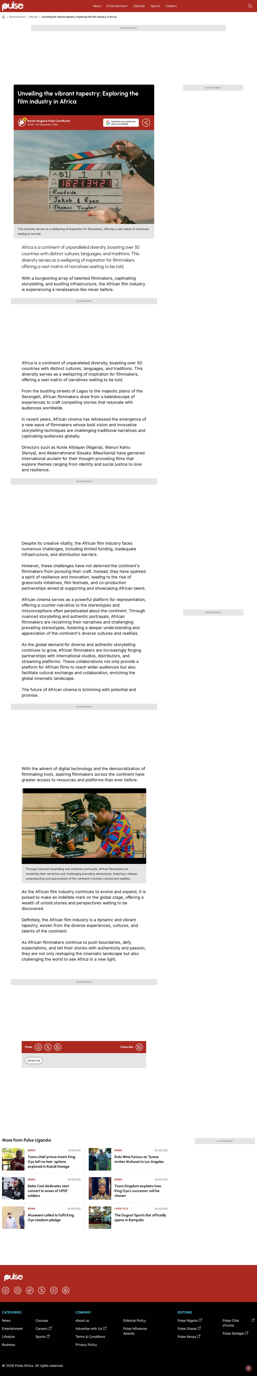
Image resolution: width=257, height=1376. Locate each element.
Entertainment (117, 6)
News (97, 6)
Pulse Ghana (187, 1329)
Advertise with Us (88, 1329)
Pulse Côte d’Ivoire (231, 1322)
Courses (42, 1320)
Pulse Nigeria (188, 1320)
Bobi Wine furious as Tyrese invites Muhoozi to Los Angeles (139, 1159)
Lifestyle (139, 6)
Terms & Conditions (90, 1337)
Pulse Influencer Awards (135, 1331)
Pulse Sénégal (233, 1333)
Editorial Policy (134, 1320)
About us (82, 1320)
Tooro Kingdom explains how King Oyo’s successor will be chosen (137, 1191)
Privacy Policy (86, 1345)
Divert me (34, 1060)
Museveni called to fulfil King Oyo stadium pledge (51, 1217)
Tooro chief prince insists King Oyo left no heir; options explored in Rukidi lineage (51, 1162)
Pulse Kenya (187, 1337)
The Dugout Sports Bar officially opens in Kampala (140, 1217)
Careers (171, 6)
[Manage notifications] (248, 1368)
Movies (33, 16)
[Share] (146, 123)
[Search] (250, 6)
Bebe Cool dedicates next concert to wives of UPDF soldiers (48, 1191)
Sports (155, 6)
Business (8, 1345)
